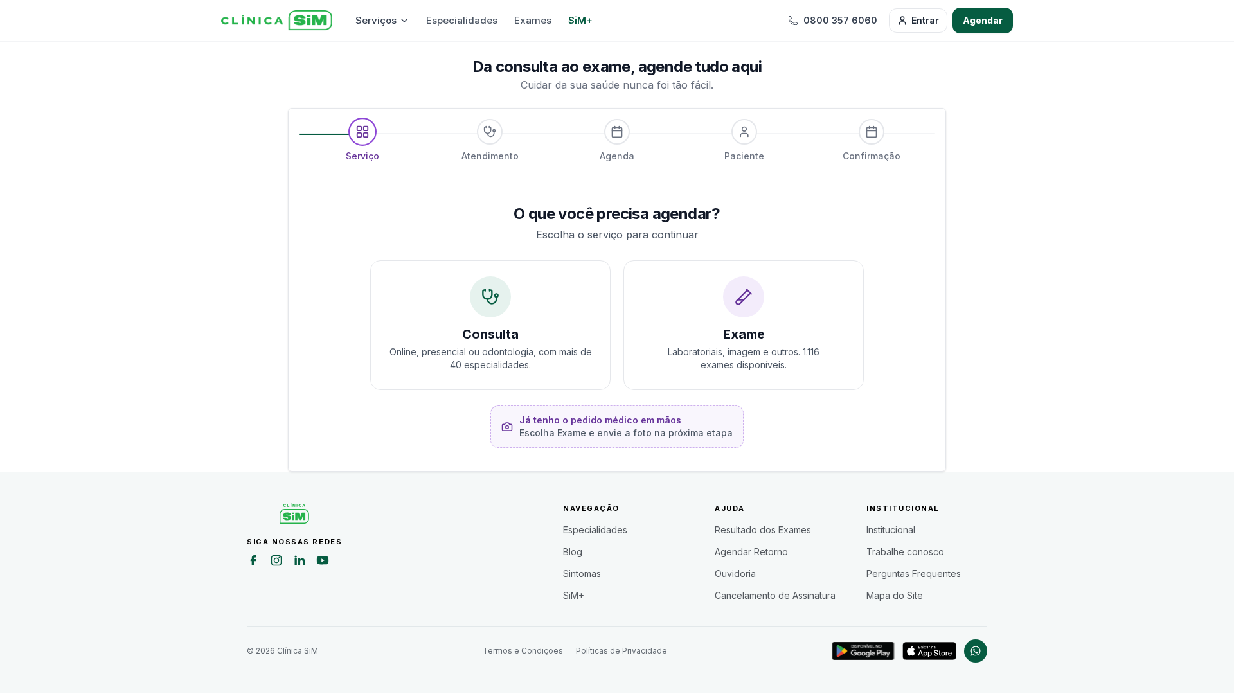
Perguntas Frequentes (913, 573)
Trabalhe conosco (905, 551)
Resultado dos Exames (763, 529)
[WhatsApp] (975, 651)
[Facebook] (253, 562)
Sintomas (582, 573)
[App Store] (929, 651)
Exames (532, 20)
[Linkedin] (299, 562)
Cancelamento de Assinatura (775, 595)
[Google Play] (863, 651)
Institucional (890, 529)
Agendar (983, 20)
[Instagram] (276, 562)
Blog (572, 551)
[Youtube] (322, 562)
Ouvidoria (735, 573)
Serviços (376, 20)
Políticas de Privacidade (621, 650)
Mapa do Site (894, 595)
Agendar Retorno (751, 551)
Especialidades (461, 20)
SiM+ (580, 20)
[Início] (276, 20)
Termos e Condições (523, 650)
